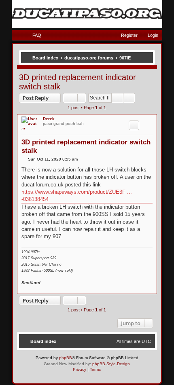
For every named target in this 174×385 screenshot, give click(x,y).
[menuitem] (33, 35)
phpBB (65, 357)
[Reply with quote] (134, 125)
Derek (49, 118)
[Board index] (87, 13)
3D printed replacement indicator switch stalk (77, 82)
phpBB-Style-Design (111, 364)
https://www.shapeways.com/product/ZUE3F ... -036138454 (76, 195)
